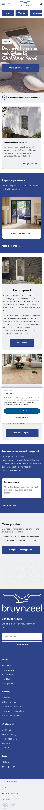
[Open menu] (3, 3)
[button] (22, 55)
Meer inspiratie (9, 246)
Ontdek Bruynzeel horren (20, 68)
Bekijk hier (28, 163)
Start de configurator (22, 433)
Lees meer (22, 343)
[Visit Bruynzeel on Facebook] (8, 766)
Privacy (5, 787)
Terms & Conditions (10, 793)
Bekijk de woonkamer (22, 234)
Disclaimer (6, 799)
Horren (8, 13)
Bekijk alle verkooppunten (20, 550)
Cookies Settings (22, 417)
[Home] (25, 3)
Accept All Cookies (22, 411)
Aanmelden (22, 644)
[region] (22, 405)
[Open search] (9, 3)
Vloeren (21, 13)
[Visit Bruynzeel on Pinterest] (2, 766)
